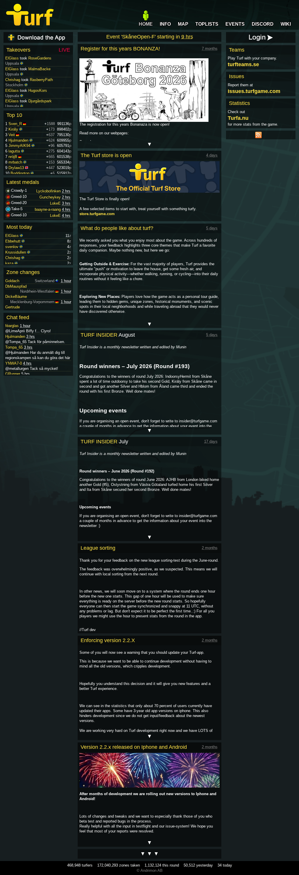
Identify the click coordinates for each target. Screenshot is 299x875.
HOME (146, 24)
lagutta (14, 151)
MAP (183, 24)
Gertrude (12, 307)
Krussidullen (15, 252)
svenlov (11, 247)
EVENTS (235, 24)
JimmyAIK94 (19, 145)
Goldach (12, 281)
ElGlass (12, 58)
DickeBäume (16, 296)
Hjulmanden (18, 140)
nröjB (12, 156)
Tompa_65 (14, 347)
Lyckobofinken (48, 191)
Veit (11, 135)
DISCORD (263, 24)
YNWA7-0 (13, 363)
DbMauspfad (16, 286)
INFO (165, 24)
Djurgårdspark (40, 101)
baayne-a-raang (48, 209)
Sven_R (15, 124)
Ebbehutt (12, 241)
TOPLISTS (206, 24)
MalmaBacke (39, 69)
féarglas (12, 326)
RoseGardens (39, 58)
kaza (9, 263)
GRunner (12, 374)
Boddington (20, 173)
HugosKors (37, 90)
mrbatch (15, 162)
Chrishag (12, 80)
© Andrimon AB (150, 870)
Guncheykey (50, 197)
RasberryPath (41, 80)
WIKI (286, 24)
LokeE (55, 203)
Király (13, 129)
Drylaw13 (16, 168)
